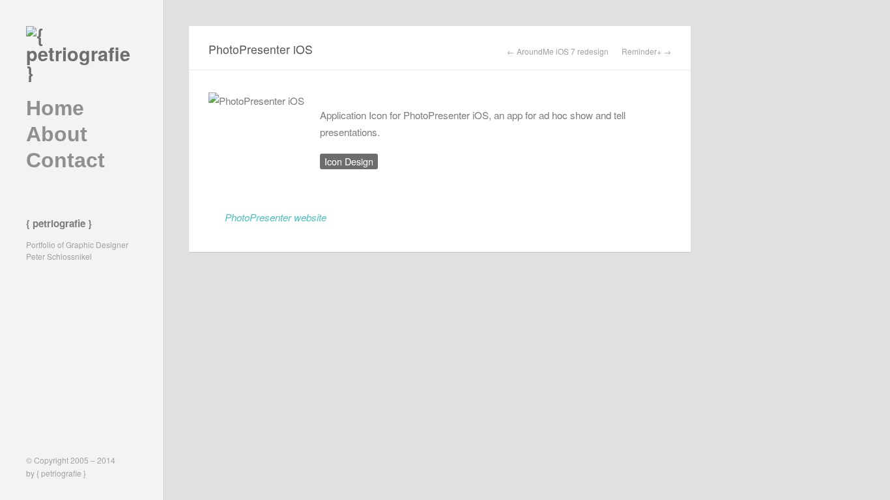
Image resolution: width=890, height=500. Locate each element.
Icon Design (348, 161)
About (56, 134)
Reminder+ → (646, 51)
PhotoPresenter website (275, 217)
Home (55, 108)
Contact (65, 160)
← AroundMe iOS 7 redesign (558, 51)
